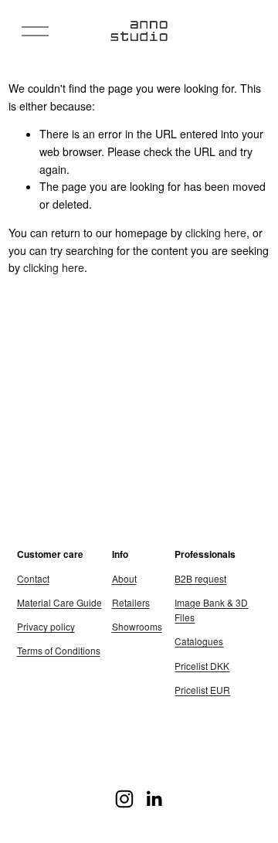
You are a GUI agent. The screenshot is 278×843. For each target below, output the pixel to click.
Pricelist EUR (202, 689)
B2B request (200, 578)
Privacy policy (46, 626)
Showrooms (137, 626)
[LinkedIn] (153, 799)
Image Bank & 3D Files (211, 610)
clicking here (215, 232)
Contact (33, 578)
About (124, 578)
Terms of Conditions (58, 650)
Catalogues (199, 641)
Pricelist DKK (202, 665)
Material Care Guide (59, 602)
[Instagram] (124, 799)
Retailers (131, 602)
